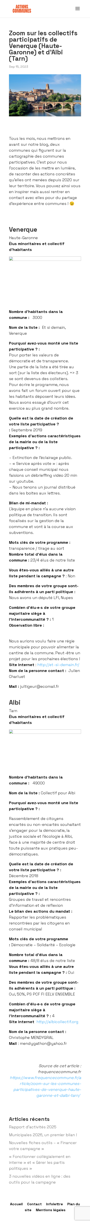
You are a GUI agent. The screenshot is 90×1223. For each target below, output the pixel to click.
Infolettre (54, 1204)
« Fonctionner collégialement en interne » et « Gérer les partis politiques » (39, 1162)
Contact (34, 1204)
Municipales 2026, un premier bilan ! (43, 1134)
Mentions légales (51, 1210)
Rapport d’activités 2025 (32, 1126)
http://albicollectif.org (57, 1021)
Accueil (16, 1204)
